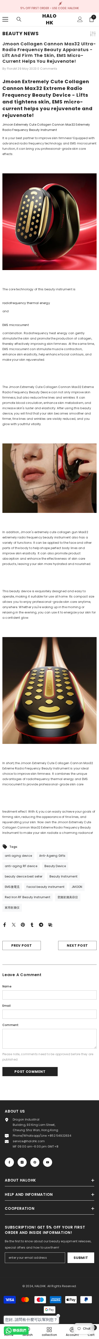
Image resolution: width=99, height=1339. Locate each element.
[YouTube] (47, 1162)
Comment (10, 1025)
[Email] (50, 924)
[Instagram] (22, 1162)
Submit (81, 1257)
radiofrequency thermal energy (26, 303)
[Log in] (80, 19)
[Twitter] (14, 924)
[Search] (19, 19)
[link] (72, 1331)
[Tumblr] (32, 924)
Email (6, 1006)
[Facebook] (4, 924)
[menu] (5, 19)
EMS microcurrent (15, 325)
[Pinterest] (23, 924)
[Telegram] (41, 924)
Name (7, 986)
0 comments (47, 69)
